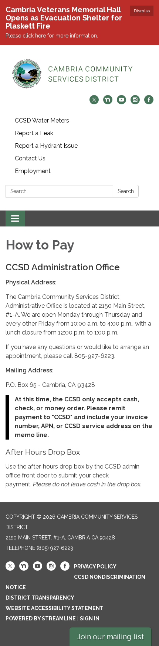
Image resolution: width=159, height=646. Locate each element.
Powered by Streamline (41, 618)
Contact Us (30, 158)
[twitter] (94, 102)
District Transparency (40, 598)
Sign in (89, 618)
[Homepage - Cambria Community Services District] (79, 74)
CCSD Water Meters (42, 120)
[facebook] (148, 102)
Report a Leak (34, 133)
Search (126, 191)
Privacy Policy (95, 567)
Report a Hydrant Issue (46, 145)
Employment (33, 170)
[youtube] (121, 102)
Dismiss (142, 10)
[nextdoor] (107, 102)
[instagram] (135, 102)
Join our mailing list (110, 636)
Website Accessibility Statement (55, 608)
